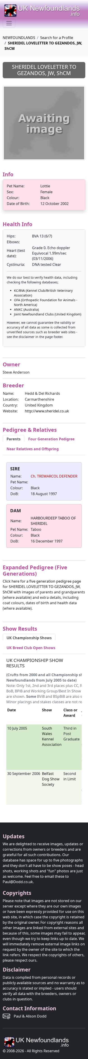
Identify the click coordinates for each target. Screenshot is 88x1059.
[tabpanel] (44, 506)
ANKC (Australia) (26, 309)
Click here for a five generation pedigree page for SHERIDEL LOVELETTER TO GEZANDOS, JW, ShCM (42, 587)
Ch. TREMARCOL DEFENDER (54, 476)
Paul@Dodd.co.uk (18, 881)
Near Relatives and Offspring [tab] (33, 448)
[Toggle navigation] (9, 23)
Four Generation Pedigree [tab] (51, 438)
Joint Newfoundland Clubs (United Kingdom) (47, 314)
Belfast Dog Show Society (51, 779)
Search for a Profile (56, 37)
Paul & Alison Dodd (30, 1016)
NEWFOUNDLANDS (19, 37)
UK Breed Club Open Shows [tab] (31, 647)
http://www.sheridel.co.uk (47, 411)
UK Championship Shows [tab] (29, 637)
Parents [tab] (14, 438)
